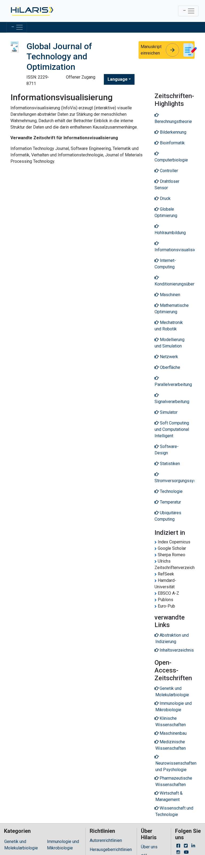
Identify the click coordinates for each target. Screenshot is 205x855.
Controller (168, 170)
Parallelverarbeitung (173, 384)
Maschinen (169, 294)
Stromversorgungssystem (175, 480)
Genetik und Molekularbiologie (21, 844)
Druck (165, 198)
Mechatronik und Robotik (169, 325)
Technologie (171, 491)
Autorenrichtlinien (106, 840)
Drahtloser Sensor (167, 184)
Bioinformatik (172, 142)
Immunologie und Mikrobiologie (63, 844)
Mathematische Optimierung (172, 308)
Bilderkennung (172, 132)
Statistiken (169, 463)
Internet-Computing (165, 263)
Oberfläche (169, 367)
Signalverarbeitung (172, 401)
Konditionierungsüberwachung (175, 284)
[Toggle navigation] (188, 11)
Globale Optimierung (166, 212)
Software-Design (167, 449)
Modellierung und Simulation (169, 343)
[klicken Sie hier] (31, 11)
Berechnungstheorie (173, 121)
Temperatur (170, 502)
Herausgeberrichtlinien (111, 849)
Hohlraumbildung (170, 232)
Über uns (149, 846)
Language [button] (118, 79)
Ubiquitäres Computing (168, 516)
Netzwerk (168, 356)
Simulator (168, 412)
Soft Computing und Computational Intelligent (172, 429)
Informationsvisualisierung (175, 249)
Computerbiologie (171, 160)
